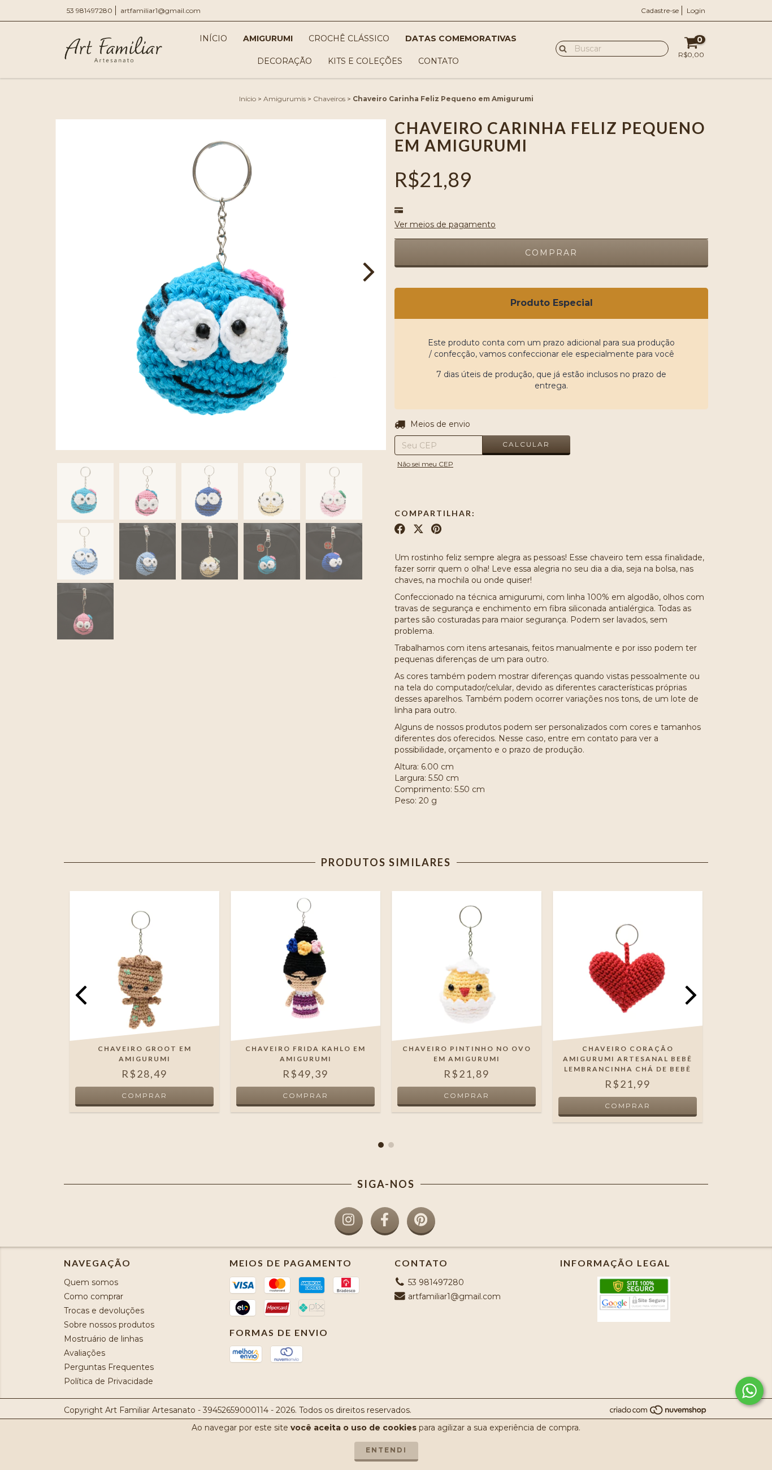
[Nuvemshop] (658, 1412)
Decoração (284, 61)
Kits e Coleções (365, 61)
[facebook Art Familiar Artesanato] (385, 1221)
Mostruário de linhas (103, 1339)
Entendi (386, 1450)
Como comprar (93, 1296)
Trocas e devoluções (104, 1310)
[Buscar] (560, 48)
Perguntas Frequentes (109, 1367)
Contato (438, 61)
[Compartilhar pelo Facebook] (399, 529)
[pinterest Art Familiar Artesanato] (421, 1221)
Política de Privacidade (108, 1381)
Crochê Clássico (349, 38)
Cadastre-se (660, 10)
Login (696, 10)
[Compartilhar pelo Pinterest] (436, 529)
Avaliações (84, 1353)
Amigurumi (268, 38)
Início (213, 38)
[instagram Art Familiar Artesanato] (349, 1221)
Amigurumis (284, 98)
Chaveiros (329, 98)
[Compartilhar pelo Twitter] (418, 529)
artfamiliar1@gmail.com (160, 10)
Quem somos (91, 1282)
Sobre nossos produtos (109, 1325)
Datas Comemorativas (461, 38)
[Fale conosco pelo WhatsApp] (749, 1391)
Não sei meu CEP (425, 464)
